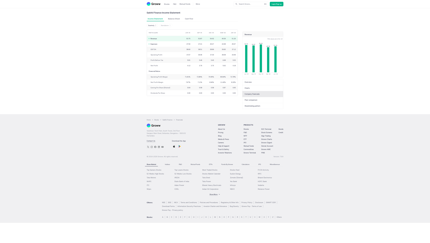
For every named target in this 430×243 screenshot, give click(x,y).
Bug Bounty (234, 206)
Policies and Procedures (209, 202)
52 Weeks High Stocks (155, 174)
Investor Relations (225, 153)
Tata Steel (206, 177)
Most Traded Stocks (209, 170)
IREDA (176, 177)
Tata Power (206, 181)
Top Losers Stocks (181, 170)
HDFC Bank (262, 181)
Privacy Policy (246, 202)
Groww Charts (266, 139)
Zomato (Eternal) (236, 177)
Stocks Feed (234, 170)
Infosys (233, 185)
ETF (245, 139)
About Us (221, 129)
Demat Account (267, 146)
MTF (245, 136)
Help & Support (223, 146)
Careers (221, 142)
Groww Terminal (250, 153)
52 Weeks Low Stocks (183, 174)
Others (279, 217)
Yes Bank (233, 181)
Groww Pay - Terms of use (252, 206)
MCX (176, 202)
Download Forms (168, 206)
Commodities (249, 149)
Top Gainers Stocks (154, 170)
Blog (219, 136)
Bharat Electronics (265, 177)
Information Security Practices (189, 206)
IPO (245, 142)
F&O (245, 132)
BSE (169, 202)
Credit (281, 132)
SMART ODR (271, 202)
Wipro (149, 189)
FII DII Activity (263, 170)
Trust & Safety (223, 149)
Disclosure (259, 202)
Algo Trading (266, 136)
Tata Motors (151, 177)
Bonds (281, 129)
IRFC (259, 174)
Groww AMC (266, 149)
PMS (263, 153)
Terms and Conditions (189, 202)
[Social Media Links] (148, 147)
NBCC (232, 189)
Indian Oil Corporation (210, 189)
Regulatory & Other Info (230, 202)
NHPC (149, 181)
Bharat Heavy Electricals (211, 185)
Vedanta (261, 185)
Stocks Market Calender (211, 174)
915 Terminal (266, 129)
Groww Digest (266, 142)
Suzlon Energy (235, 174)
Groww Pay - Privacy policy (172, 210)
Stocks (246, 129)
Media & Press (223, 139)
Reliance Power (264, 189)
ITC (148, 185)
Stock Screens (266, 132)
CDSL (176, 189)
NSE (163, 202)
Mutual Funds (249, 146)
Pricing (220, 132)
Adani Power (179, 185)
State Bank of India (181, 181)
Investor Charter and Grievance (215, 206)
